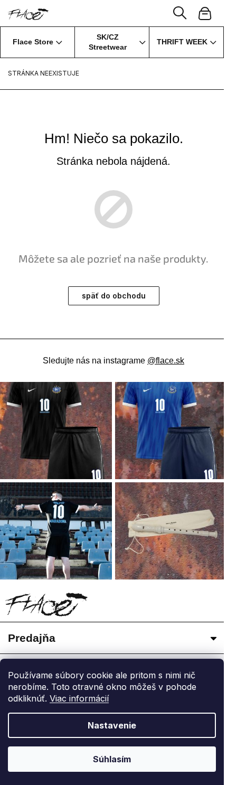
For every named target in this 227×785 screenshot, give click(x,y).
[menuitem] (37, 42)
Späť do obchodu (114, 295)
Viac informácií (79, 698)
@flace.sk (165, 360)
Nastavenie (112, 725)
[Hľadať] (180, 13)
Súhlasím (112, 759)
